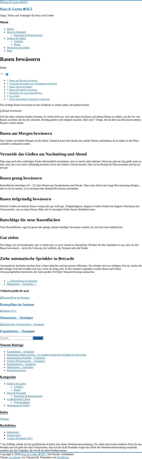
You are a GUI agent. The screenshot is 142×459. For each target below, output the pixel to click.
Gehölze (18, 41)
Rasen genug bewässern (20, 86)
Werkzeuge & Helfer (18, 47)
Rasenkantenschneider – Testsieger (26, 357)
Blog (9, 50)
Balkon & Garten (16, 38)
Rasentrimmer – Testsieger (21, 364)
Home (10, 28)
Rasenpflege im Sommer (22, 280)
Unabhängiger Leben (18, 399)
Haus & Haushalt (16, 32)
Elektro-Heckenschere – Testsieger (26, 361)
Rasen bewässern (16, 370)
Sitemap (4, 418)
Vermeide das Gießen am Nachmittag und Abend (33, 83)
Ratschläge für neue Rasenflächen (25, 93)
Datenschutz (13, 435)
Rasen (17, 44)
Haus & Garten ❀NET (16, 9)
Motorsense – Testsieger (22, 284)
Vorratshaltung (22, 402)
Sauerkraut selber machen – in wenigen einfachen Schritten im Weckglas (46, 354)
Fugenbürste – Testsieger (17, 331)
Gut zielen (14, 96)
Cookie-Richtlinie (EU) (20, 438)
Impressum (13, 432)
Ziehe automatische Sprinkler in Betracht (29, 99)
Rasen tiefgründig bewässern (23, 89)
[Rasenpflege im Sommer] (15, 297)
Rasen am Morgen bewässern (23, 80)
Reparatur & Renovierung (28, 35)
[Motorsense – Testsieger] (8, 310)
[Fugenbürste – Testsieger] (22, 324)
